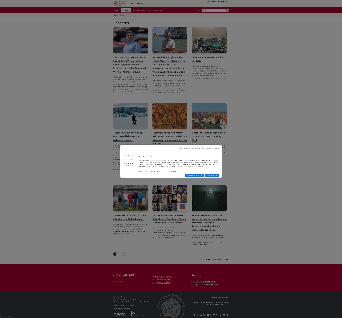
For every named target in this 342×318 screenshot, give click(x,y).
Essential (144, 171)
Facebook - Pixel (171, 171)
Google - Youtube (156, 171)
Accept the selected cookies (194, 175)
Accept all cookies (212, 175)
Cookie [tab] (126, 155)
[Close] (219, 146)
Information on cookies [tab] (129, 164)
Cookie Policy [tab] (128, 159)
